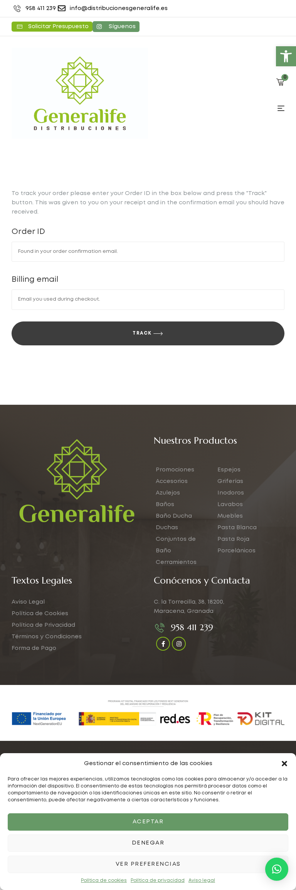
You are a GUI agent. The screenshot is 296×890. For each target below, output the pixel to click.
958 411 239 (192, 627)
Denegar (148, 843)
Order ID (28, 231)
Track (142, 333)
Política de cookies (104, 880)
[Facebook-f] (163, 644)
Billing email (35, 279)
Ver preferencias (148, 864)
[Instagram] (179, 644)
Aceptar (148, 821)
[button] (286, 56)
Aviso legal (201, 880)
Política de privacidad (158, 880)
